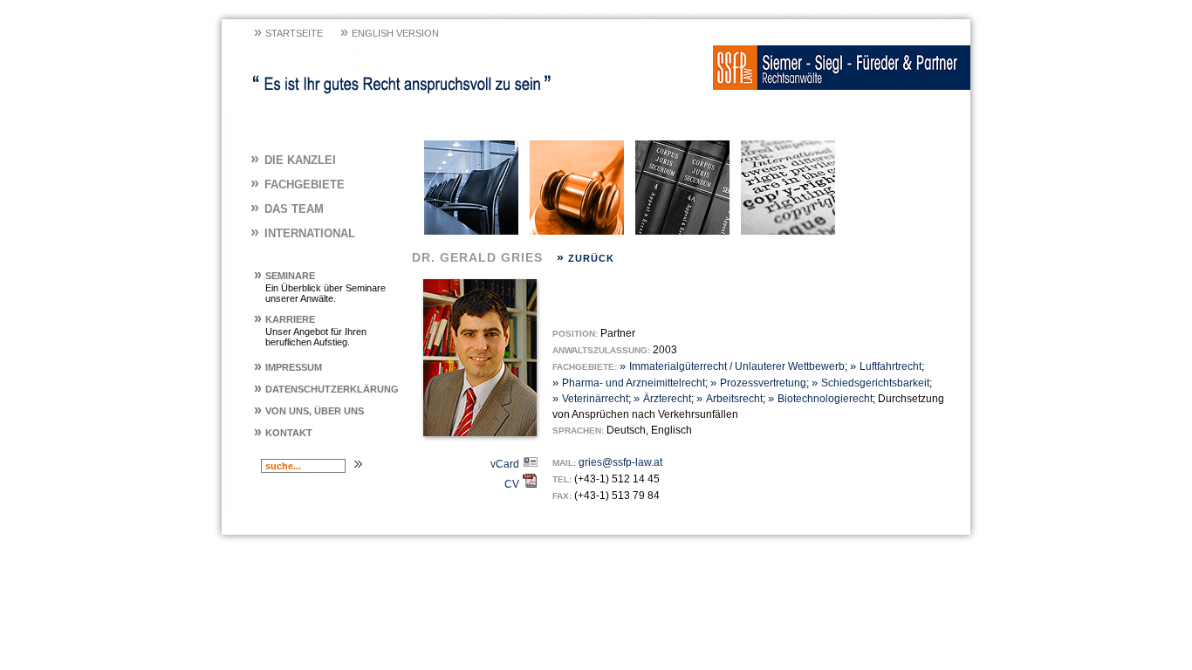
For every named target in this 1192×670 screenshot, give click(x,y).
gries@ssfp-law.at (620, 462)
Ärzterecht (662, 399)
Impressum (288, 367)
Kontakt (283, 432)
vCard (506, 464)
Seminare (284, 275)
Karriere (284, 319)
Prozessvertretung (758, 383)
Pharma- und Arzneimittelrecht (628, 383)
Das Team (287, 208)
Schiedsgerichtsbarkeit (870, 383)
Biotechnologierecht (820, 399)
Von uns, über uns (309, 411)
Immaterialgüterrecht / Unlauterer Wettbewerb (732, 366)
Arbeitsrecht (729, 399)
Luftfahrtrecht (885, 366)
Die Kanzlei (293, 160)
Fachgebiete (297, 184)
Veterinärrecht (590, 399)
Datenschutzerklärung (326, 389)
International (302, 233)
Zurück (585, 258)
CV (513, 484)
